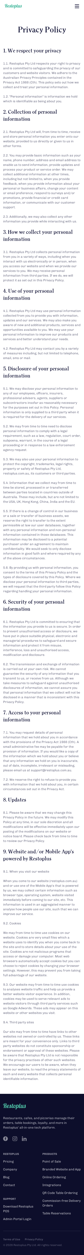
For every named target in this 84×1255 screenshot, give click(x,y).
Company (10, 1169)
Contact (9, 1185)
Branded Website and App (61, 1169)
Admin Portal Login (17, 1219)
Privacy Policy (34, 1239)
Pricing (8, 1161)
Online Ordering (54, 1177)
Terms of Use (11, 1239)
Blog (6, 1177)
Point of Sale (51, 1161)
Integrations (51, 1185)
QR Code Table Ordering (60, 1193)
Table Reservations (56, 1213)
